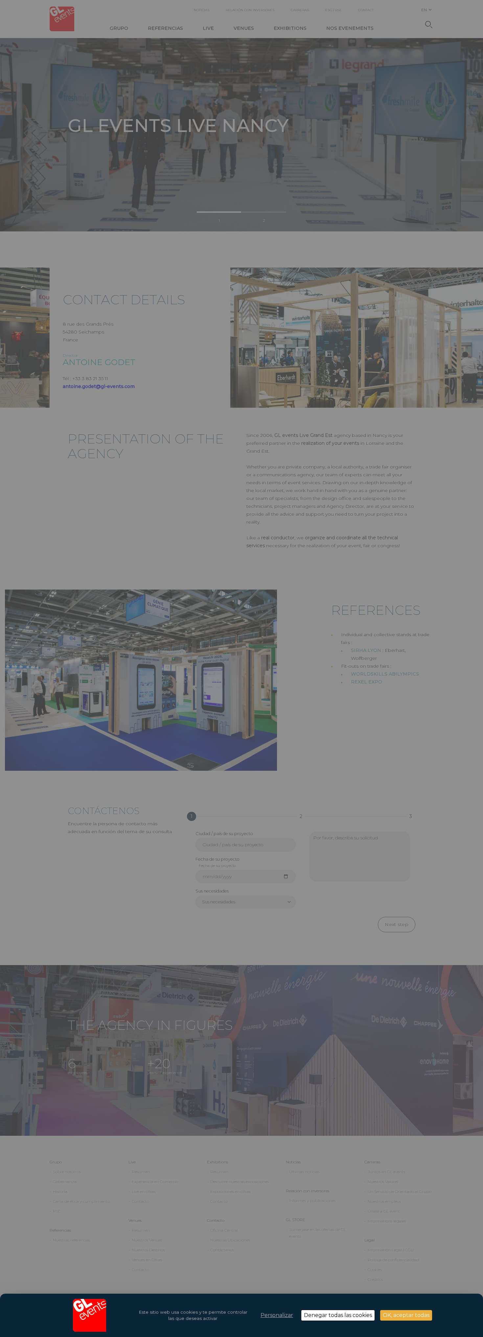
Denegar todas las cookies (338, 1315)
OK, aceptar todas (406, 1315)
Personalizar (277, 1315)
